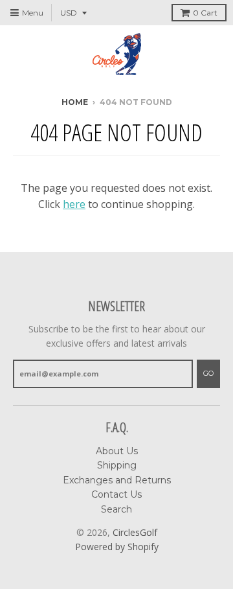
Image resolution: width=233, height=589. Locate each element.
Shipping (117, 465)
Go (208, 373)
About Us (117, 451)
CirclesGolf (135, 532)
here (74, 204)
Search (116, 509)
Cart (205, 12)
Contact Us (116, 494)
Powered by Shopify (117, 546)
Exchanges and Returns (117, 480)
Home (74, 102)
